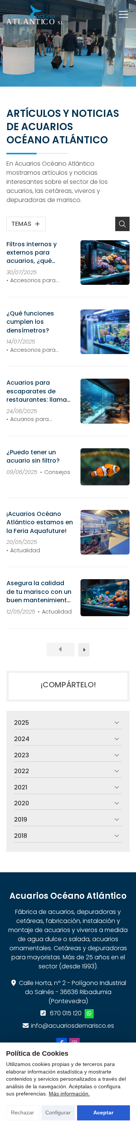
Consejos (57, 472)
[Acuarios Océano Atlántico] (34, 14)
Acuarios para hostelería (27, 419)
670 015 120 (66, 1013)
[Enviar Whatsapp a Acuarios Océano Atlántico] (89, 1013)
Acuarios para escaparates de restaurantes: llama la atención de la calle (36, 391)
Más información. (69, 1094)
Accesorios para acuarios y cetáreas (34, 281)
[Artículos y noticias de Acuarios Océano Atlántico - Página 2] (84, 650)
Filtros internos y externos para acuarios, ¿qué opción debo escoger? (31, 253)
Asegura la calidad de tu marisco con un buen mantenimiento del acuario (38, 591)
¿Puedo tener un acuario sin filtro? (33, 456)
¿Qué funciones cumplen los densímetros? (30, 322)
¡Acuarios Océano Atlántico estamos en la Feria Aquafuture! (39, 522)
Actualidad (25, 550)
